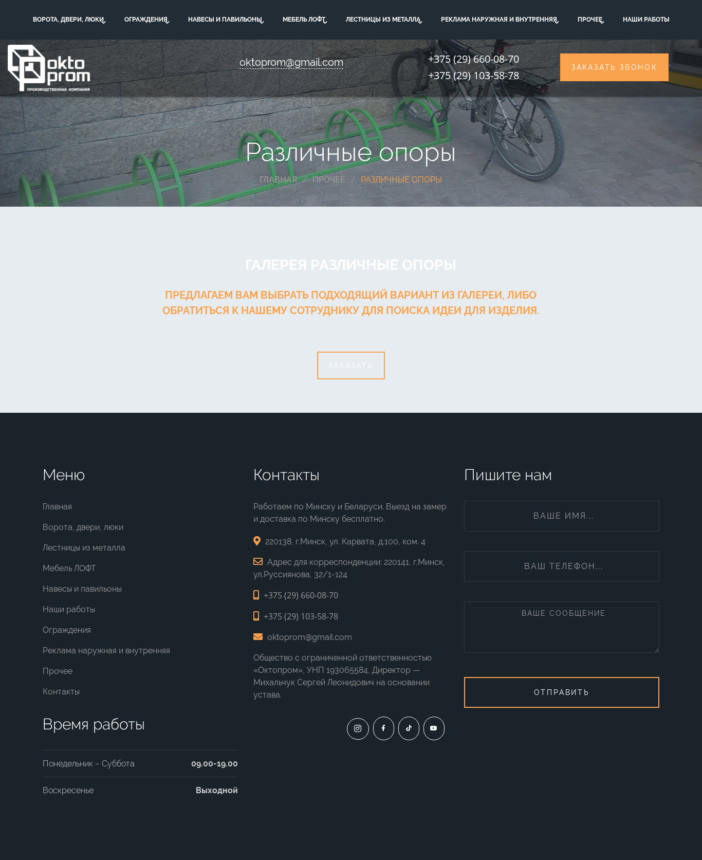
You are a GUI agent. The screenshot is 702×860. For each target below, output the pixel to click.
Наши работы (646, 19)
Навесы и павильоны (225, 19)
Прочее (590, 19)
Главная (57, 506)
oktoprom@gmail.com (291, 62)
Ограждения (146, 19)
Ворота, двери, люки (68, 19)
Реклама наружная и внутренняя (499, 19)
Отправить (561, 692)
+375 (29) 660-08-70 (473, 59)
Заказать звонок (614, 67)
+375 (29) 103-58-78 (473, 75)
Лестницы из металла (383, 19)
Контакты (61, 692)
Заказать (350, 365)
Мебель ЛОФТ (304, 19)
